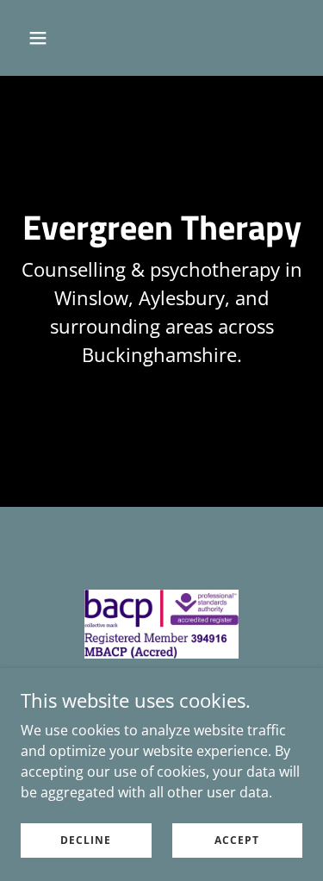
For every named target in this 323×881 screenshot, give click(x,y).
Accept (236, 840)
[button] (53, 38)
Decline (85, 840)
